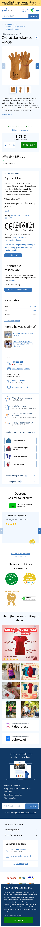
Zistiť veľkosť (13, 255)
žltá (34, 311)
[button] (37, 66)
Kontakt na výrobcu (12, 320)
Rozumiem (18, 920)
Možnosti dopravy (22, 130)
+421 (19, 362)
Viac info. (13, 280)
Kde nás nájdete (22, 864)
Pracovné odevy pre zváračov (16, 27)
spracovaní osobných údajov (25, 812)
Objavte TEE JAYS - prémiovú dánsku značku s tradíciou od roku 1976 (23, 344)
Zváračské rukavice (12, 29)
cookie (11, 902)
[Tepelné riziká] (23, 226)
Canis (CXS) (32, 307)
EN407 (27, 215)
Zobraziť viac (6, 114)
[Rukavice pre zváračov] (30, 226)
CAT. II (6, 211)
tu (21, 915)
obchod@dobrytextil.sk (21, 369)
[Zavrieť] (39, 3)
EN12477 (8, 218)
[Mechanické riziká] (16, 226)
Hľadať (33, 16)
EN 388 (21, 215)
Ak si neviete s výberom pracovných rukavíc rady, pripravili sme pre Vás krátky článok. (20, 247)
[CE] (8, 226)
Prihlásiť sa (32, 806)
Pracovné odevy (12, 24)
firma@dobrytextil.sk (20, 387)
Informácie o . (20, 812)
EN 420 (14, 215)
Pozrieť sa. (32, 4)
